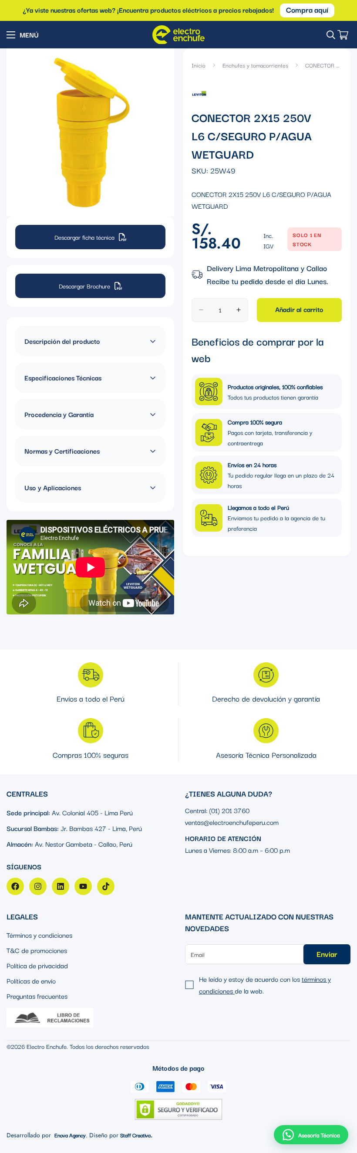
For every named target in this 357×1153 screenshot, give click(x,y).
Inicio (198, 65)
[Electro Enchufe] (178, 34)
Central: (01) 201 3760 (217, 810)
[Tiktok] (106, 886)
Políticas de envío (31, 980)
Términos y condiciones (39, 934)
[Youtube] (83, 886)
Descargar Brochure (84, 286)
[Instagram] (38, 886)
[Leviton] (199, 92)
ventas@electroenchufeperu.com (232, 822)
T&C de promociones (37, 950)
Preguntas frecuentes (37, 995)
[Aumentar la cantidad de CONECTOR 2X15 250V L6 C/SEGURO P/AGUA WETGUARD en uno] (238, 310)
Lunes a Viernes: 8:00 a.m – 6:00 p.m (237, 849)
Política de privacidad (37, 965)
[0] (342, 34)
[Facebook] (15, 886)
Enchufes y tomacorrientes (255, 65)
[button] (311, 1134)
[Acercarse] (160, 67)
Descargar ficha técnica (84, 237)
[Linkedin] (60, 886)
